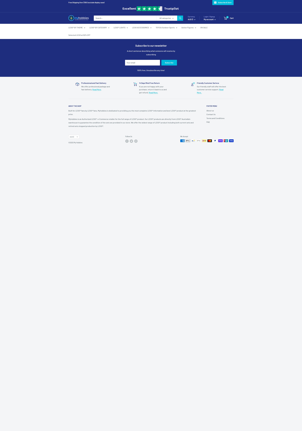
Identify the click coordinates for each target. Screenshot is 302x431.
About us (210, 110)
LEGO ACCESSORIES (140, 27)
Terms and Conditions (215, 118)
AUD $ (72, 137)
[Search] (180, 18)
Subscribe (169, 62)
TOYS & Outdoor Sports (165, 27)
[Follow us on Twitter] (131, 141)
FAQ (208, 122)
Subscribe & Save (224, 2)
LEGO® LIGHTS (119, 27)
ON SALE (204, 27)
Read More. (153, 92)
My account (209, 19)
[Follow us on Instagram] (136, 141)
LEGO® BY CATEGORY (98, 27)
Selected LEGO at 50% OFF (79, 35)
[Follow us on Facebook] (127, 141)
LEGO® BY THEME (75, 27)
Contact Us (211, 114)
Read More (96, 89)
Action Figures (187, 27)
